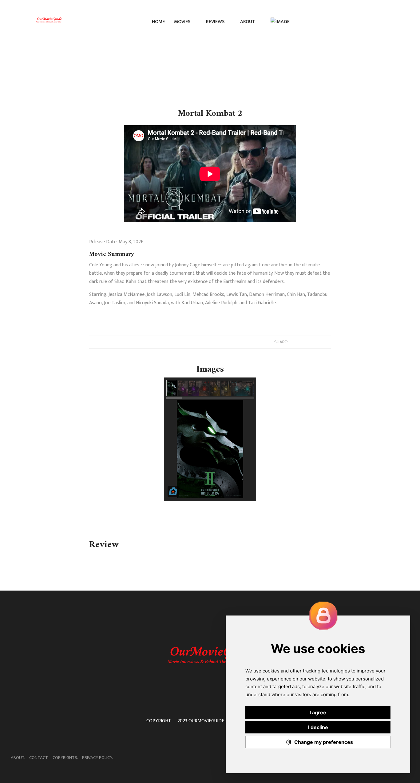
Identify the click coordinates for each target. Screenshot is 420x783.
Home (158, 22)
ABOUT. (18, 757)
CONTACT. (39, 757)
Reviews (216, 22)
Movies (183, 22)
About (248, 22)
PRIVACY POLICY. (97, 757)
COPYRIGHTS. (65, 757)
